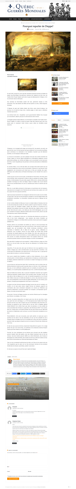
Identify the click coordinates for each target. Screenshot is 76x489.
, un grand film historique (63, 125)
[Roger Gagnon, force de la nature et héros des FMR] (55, 144)
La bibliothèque (47, 18)
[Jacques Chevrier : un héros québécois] (55, 140)
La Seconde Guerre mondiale (36, 18)
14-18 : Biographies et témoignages (14, 384)
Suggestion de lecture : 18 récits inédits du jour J (17, 389)
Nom (8, 466)
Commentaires (66, 120)
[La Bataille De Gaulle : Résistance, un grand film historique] (55, 126)
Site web (29, 471)
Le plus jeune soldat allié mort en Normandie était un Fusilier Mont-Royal (64, 83)
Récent (59, 120)
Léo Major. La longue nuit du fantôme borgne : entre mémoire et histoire (63, 130)
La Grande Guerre (25, 18)
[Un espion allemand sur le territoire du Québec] (55, 79)
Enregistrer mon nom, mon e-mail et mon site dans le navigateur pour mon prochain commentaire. (25, 476)
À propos (20, 1)
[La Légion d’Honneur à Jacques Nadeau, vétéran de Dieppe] (55, 94)
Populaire (53, 120)
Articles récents (14, 356)
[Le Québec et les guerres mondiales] (38, 9)
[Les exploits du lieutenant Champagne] (55, 89)
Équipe (24, 1)
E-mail (8, 471)
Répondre (14, 416)
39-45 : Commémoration (40, 22)
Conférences (29, 1)
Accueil (16, 1)
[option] (27, 388)
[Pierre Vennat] (10, 363)
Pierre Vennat (31, 29)
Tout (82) (60, 103)
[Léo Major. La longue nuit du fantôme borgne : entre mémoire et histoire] (55, 131)
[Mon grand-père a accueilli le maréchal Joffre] (55, 99)
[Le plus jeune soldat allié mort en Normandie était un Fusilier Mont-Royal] (55, 84)
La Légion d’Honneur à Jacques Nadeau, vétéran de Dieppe (63, 93)
